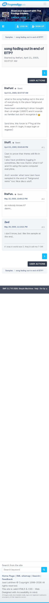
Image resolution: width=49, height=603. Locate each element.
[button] (3, 26)
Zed (6, 222)
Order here (18, 17)
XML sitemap (23, 575)
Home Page (8, 575)
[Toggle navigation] (45, 4)
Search (36, 575)
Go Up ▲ (44, 288)
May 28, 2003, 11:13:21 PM (15, 227)
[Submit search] (44, 569)
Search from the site (12, 565)
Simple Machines (26, 288)
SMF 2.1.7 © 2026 (10, 288)
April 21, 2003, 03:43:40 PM (16, 147)
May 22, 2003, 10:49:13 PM (15, 199)
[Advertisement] (24, 403)
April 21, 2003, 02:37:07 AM (16, 93)
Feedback (7, 579)
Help (36, 288)
